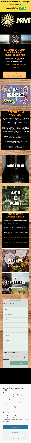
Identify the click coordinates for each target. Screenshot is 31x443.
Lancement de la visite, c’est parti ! (14, 75)
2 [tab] (15, 41)
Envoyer (19, 363)
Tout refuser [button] (15, 432)
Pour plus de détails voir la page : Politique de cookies (15, 420)
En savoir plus (15, 266)
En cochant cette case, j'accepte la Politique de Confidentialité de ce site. (14, 357)
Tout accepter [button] (15, 427)
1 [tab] (13, 41)
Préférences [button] (15, 438)
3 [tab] (17, 41)
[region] (15, 39)
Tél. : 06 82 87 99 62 (15, 5)
